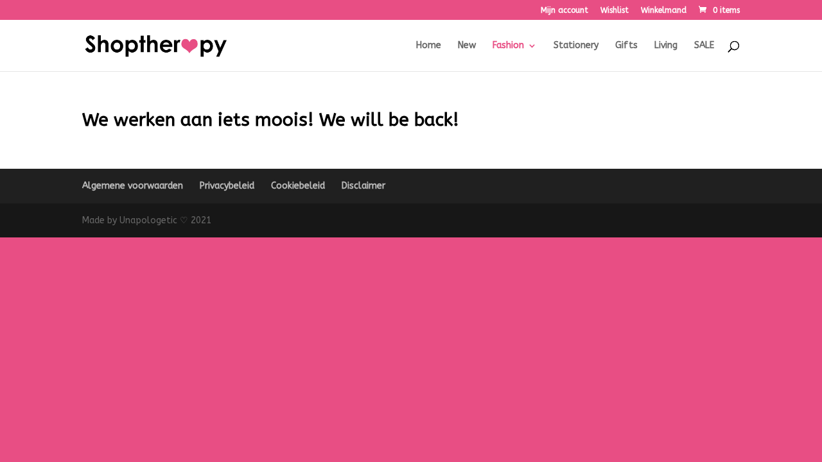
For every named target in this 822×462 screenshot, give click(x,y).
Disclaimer (363, 185)
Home (428, 46)
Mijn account (564, 10)
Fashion (508, 46)
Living (666, 46)
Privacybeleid (227, 185)
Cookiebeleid (298, 185)
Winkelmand (663, 10)
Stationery (576, 46)
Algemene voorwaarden (132, 185)
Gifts (626, 46)
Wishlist (614, 10)
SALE (704, 46)
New (467, 46)
